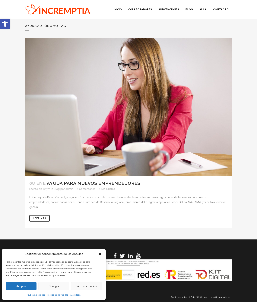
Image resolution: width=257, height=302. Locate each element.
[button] (5, 24)
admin (69, 188)
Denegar (54, 286)
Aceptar (21, 286)
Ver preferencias (87, 286)
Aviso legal (75, 295)
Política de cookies (36, 295)
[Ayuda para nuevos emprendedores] (128, 107)
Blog (57, 188)
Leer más (39, 218)
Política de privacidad (57, 295)
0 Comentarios (86, 188)
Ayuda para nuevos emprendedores (93, 183)
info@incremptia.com (221, 297)
